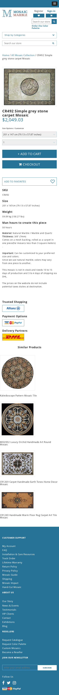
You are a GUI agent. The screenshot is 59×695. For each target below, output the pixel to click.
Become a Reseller (12, 652)
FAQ (4, 550)
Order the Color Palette (40, 27)
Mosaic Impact (10, 582)
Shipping (7, 578)
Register (38, 10)
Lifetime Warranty (12, 562)
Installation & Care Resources (18, 554)
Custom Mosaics (11, 648)
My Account (8, 546)
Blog (4, 626)
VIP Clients (8, 613)
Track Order (8, 558)
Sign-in (51, 10)
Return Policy (9, 566)
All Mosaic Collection (23, 55)
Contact (6, 617)
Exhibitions (8, 621)
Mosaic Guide (9, 574)
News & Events (10, 605)
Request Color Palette (14, 643)
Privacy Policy (10, 570)
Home (5, 55)
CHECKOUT (31, 164)
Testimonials (9, 609)
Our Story (7, 601)
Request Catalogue (12, 639)
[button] (54, 4)
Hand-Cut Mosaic (11, 587)
